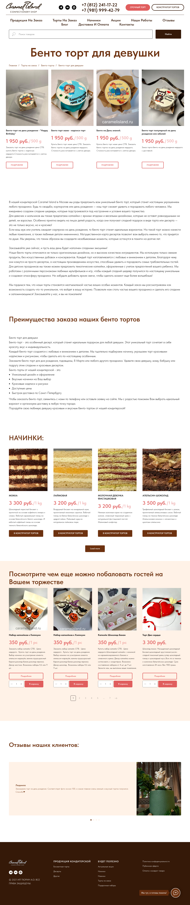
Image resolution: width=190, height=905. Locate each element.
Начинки (94, 20)
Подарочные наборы (107, 885)
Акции (116, 20)
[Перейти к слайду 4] (99, 820)
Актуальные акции (106, 866)
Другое (56, 876)
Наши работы (141, 20)
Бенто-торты (47, 65)
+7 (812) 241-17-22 (99, 4)
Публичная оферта (150, 866)
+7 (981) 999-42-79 (100, 10)
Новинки (101, 876)
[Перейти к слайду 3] (96, 820)
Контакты (126, 24)
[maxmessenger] (74, 7)
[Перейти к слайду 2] (93, 820)
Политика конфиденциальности (156, 861)
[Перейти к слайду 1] (91, 820)
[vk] (67, 7)
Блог (64, 24)
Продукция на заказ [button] (26, 20)
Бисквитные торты (61, 866)
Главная (13, 65)
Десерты (57, 871)
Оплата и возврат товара (153, 871)
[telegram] (61, 7)
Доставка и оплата (94, 24)
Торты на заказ (65, 20)
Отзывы (169, 20)
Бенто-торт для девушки (70, 65)
